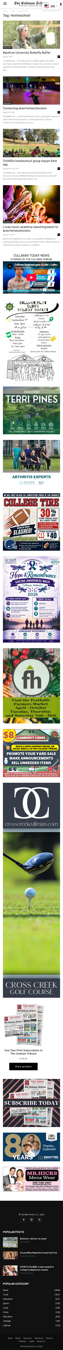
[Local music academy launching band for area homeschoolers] (31, 204)
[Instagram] (31, 1220)
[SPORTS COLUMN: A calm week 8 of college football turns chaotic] (10, 1270)
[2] (31, 463)
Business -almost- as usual (33, 1238)
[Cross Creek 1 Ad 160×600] (31, 890)
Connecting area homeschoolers (25, 108)
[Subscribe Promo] (31, 1102)
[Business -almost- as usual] (10, 1242)
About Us (41, 1341)
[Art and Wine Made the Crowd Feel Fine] (10, 1255)
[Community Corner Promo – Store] (31, 752)
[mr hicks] (31, 1178)
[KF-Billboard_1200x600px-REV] (31, 1146)
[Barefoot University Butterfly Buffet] (31, 35)
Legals (31, 1341)
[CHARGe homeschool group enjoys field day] (31, 143)
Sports (18, 1338)
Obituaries (38, 1338)
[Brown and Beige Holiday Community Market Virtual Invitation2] (31, 340)
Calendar (22, 1341)
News (10, 1338)
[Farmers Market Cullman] (31, 685)
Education (7, 48)
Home (5, 11)
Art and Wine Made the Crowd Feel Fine (38, 1253)
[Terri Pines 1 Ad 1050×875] (31, 410)
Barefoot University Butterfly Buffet (27, 52)
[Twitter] (39, 1220)
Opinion (49, 1338)
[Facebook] (24, 1220)
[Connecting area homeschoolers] (31, 90)
